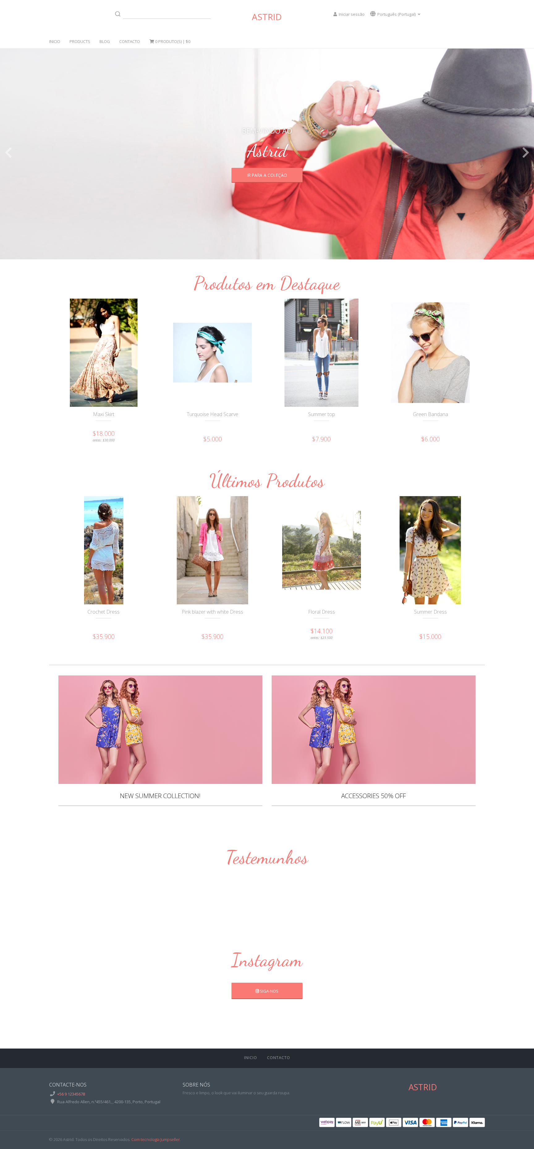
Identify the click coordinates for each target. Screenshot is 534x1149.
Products (80, 41)
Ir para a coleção (267, 175)
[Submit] (117, 14)
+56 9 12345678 (71, 1094)
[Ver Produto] (90, 376)
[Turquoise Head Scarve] (212, 353)
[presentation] (8, 152)
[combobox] (161, 14)
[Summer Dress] (430, 550)
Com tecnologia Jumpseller (155, 1139)
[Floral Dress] (321, 550)
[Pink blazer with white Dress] (212, 550)
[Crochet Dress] (103, 550)
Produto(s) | (172, 41)
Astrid (267, 17)
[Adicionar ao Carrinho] (116, 376)
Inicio (54, 41)
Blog (105, 41)
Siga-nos (268, 991)
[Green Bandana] (430, 353)
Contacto (129, 41)
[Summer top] (321, 353)
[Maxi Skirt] (103, 353)
